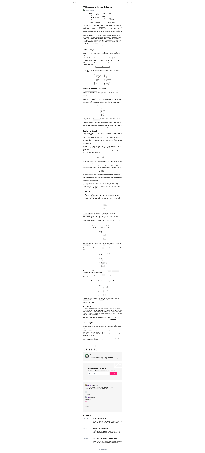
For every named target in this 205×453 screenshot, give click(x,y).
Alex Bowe (92, 354)
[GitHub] (127, 3)
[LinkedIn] (131, 3)
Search (102, 449)
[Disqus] (102, 397)
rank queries (113, 146)
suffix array (92, 345)
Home (109, 3)
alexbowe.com (77, 3)
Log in (117, 3)
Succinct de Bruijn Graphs (99, 418)
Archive (99, 449)
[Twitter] (129, 3)
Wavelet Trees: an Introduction (100, 428)
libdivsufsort (117, 308)
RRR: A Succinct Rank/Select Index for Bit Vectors (105, 438)
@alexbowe (113, 318)
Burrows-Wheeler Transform (91, 90)
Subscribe (114, 373)
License (105, 449)
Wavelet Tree (102, 26)
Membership (122, 3)
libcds (108, 313)
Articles (113, 3)
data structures (100, 345)
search (85, 345)
